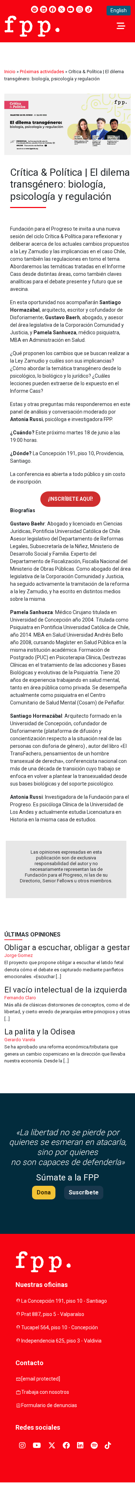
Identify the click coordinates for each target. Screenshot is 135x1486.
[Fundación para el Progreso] (31, 25)
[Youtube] (70, 9)
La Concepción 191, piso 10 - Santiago (64, 1301)
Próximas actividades (42, 71)
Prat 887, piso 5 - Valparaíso (52, 1314)
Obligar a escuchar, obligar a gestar (67, 962)
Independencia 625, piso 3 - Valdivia (61, 1341)
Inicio (9, 71)
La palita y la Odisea (67, 1046)
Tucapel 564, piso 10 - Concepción (59, 1327)
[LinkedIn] (43, 9)
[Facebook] (52, 9)
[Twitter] (61, 9)
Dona (44, 1192)
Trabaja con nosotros (45, 1392)
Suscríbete (84, 1192)
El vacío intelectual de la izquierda (67, 1004)
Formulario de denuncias (49, 1405)
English (119, 10)
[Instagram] (79, 9)
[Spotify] (34, 9)
